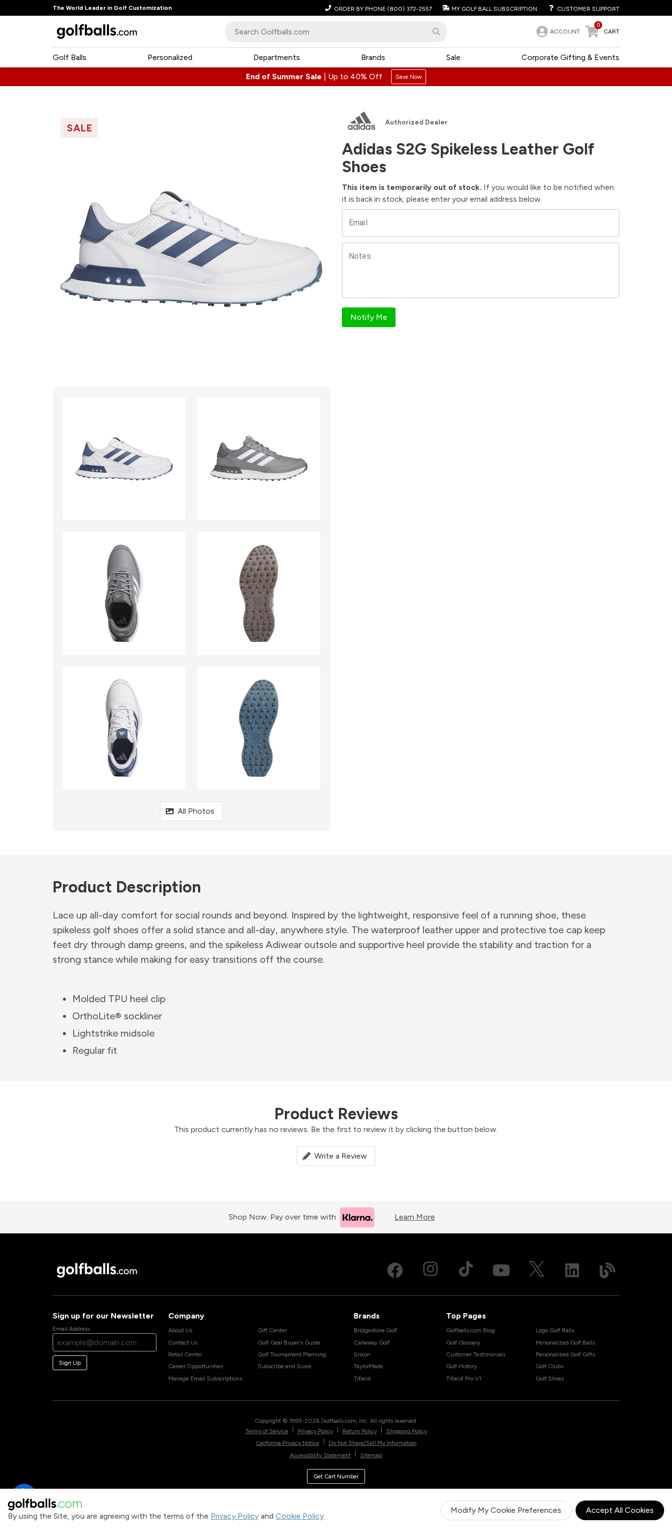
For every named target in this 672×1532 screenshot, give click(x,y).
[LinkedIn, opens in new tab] (572, 1270)
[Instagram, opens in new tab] (430, 1270)
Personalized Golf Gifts (565, 1354)
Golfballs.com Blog (470, 1330)
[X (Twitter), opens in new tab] (537, 1270)
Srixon (362, 1354)
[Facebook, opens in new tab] (395, 1270)
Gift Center (272, 1330)
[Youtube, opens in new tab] (501, 1270)
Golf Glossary (463, 1342)
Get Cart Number (336, 1476)
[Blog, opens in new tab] (607, 1270)
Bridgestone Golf (375, 1330)
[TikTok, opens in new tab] (466, 1270)
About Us (180, 1330)
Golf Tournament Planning (292, 1354)
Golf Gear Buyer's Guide (289, 1342)
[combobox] (336, 31)
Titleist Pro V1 (463, 1378)
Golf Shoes (550, 1378)
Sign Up (70, 1362)
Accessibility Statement (320, 1455)
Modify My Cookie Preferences (506, 1510)
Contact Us (182, 1342)
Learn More (415, 1217)
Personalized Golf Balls (565, 1342)
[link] (557, 31)
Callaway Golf (372, 1342)
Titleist (362, 1378)
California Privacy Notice (287, 1443)
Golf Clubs (549, 1366)
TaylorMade (368, 1366)
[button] (436, 31)
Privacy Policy (235, 1516)
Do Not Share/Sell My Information (373, 1443)
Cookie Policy (299, 1516)
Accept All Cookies (620, 1510)
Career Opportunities (195, 1366)
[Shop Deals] (336, 76)
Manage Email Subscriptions (205, 1378)
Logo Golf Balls (555, 1330)
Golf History (461, 1366)
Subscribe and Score (284, 1366)
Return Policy (359, 1431)
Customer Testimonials (475, 1354)
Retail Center (185, 1354)
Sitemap (371, 1455)
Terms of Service (266, 1431)
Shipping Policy (406, 1431)
